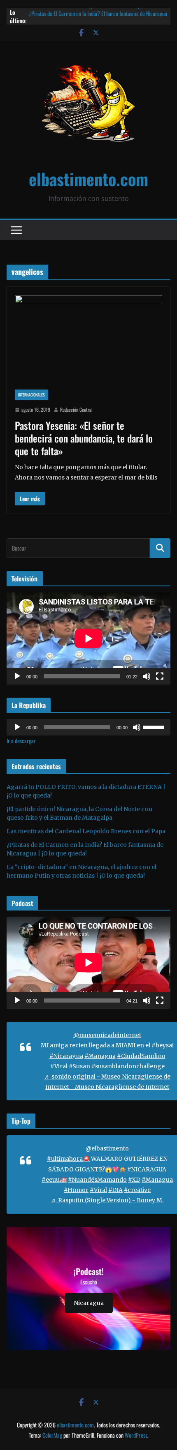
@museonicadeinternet (107, 1035)
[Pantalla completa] (160, 676)
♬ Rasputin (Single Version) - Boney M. (107, 1200)
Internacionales (31, 395)
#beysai (162, 1045)
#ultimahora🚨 (68, 1158)
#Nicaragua (66, 1056)
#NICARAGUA (146, 1169)
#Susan (79, 1066)
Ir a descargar (21, 740)
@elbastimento (107, 1148)
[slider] (154, 726)
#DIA (115, 1190)
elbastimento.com (88, 178)
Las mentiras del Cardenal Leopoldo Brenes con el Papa (85, 12)
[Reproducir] (17, 676)
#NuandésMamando (97, 1179)
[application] (88, 638)
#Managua (100, 1056)
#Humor (76, 1190)
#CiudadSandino (141, 1056)
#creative (137, 1190)
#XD (134, 1179)
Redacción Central (76, 409)
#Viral (59, 1066)
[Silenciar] (146, 676)
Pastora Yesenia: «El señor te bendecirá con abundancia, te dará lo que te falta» (84, 438)
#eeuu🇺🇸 (54, 1179)
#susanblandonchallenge (128, 1066)
